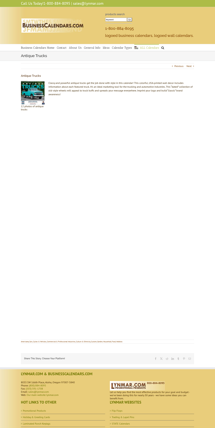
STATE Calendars (121, 423)
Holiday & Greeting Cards (36, 417)
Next (189, 66)
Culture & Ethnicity (83, 342)
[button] (162, 47)
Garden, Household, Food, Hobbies (109, 342)
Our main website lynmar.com (43, 394)
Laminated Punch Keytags (36, 423)
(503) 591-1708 (34, 388)
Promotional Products (34, 410)
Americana (25, 342)
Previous (179, 66)
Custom (94, 342)
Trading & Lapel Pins (123, 417)
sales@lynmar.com (88, 3)
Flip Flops (117, 410)
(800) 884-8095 (37, 385)
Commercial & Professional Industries (61, 342)
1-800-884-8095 (56, 3)
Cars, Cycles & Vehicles (37, 342)
